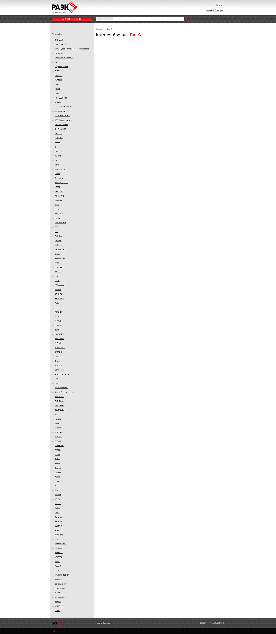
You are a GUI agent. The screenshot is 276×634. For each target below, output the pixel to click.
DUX (56, 539)
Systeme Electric (61, 125)
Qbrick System (60, 584)
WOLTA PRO (59, 196)
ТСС (56, 232)
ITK (56, 147)
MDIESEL (58, 557)
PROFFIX (58, 548)
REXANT (58, 102)
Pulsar (57, 423)
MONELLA (59, 606)
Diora (57, 85)
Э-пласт (58, 504)
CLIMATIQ (59, 526)
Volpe (57, 330)
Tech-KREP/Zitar (61, 169)
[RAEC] (67, 7)
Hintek (57, 508)
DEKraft (58, 156)
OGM (57, 481)
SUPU (57, 281)
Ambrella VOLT (60, 544)
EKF (56, 62)
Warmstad (59, 553)
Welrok (57, 477)
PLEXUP (58, 343)
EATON (57, 71)
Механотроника (61, 388)
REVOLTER (59, 579)
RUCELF (58, 365)
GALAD (58, 218)
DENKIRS (58, 294)
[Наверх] (54, 631)
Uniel (57, 165)
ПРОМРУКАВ (60, 111)
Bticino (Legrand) (61, 183)
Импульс (58, 517)
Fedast (57, 562)
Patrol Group (60, 566)
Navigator (58, 200)
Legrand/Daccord (61, 67)
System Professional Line (64, 392)
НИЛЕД (58, 321)
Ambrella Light (60, 138)
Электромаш (60, 588)
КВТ (56, 160)
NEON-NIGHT (60, 250)
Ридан (57, 464)
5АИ (56, 379)
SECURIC (59, 522)
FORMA (58, 450)
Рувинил (58, 272)
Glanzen (58, 428)
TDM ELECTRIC (61, 98)
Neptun (57, 455)
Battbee (58, 602)
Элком (57, 361)
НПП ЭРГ (58, 432)
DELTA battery (60, 410)
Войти (219, 5)
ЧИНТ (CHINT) (60, 129)
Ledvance (58, 245)
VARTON (58, 80)
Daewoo (58, 468)
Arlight (57, 89)
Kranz (57, 205)
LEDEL (57, 187)
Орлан (57, 370)
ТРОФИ (58, 441)
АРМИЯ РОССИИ (62, 575)
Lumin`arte (59, 357)
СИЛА (57, 513)
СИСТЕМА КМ (60, 44)
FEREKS (58, 143)
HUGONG (58, 437)
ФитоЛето (59, 535)
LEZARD (58, 241)
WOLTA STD (59, 397)
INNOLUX (58, 151)
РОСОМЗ (58, 593)
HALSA (57, 499)
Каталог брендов (103, 623)
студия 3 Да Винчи (216, 623)
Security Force (60, 597)
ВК (56, 415)
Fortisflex (58, 236)
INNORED (59, 312)
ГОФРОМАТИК (60, 223)
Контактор (59, 76)
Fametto (58, 419)
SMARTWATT (60, 348)
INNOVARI (59, 214)
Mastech (58, 495)
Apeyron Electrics (61, 258)
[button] (187, 19)
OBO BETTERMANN (63, 107)
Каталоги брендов (214, 10)
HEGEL (58, 316)
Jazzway (58, 209)
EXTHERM (59, 401)
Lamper (58, 383)
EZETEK (58, 290)
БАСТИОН (59, 352)
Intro (56, 308)
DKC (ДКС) (59, 40)
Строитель (59, 446)
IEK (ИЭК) (59, 53)
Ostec (57, 93)
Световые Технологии (64, 58)
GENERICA (59, 299)
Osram (57, 174)
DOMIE (57, 611)
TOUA (57, 571)
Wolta (57, 303)
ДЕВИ (57, 486)
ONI (56, 276)
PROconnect (60, 285)
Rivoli (57, 263)
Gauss (57, 254)
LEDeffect (58, 134)
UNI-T (57, 490)
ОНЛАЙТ (58, 325)
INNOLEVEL (59, 406)
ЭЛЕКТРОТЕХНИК (62, 116)
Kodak (57, 459)
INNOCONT (59, 339)
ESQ (56, 227)
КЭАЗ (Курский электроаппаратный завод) (72, 49)
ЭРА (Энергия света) (63, 120)
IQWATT (58, 472)
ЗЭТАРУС (59, 192)
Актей (57, 530)
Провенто (59, 178)
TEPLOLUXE (60, 267)
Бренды (99, 29)
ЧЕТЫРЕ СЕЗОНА (62, 374)
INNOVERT (59, 334)
